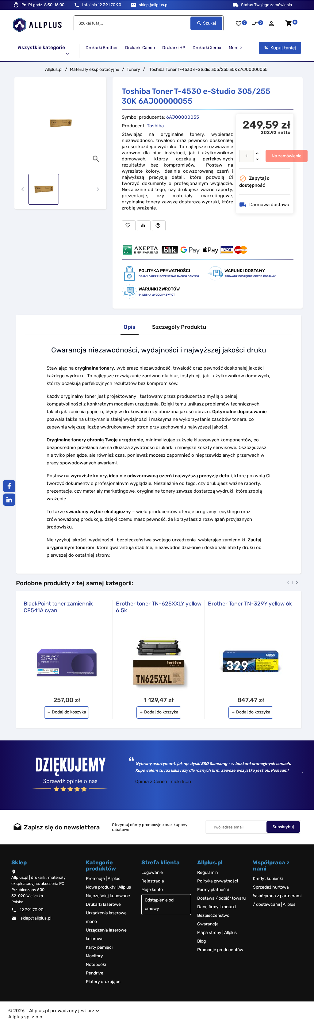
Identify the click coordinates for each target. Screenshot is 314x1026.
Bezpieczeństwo (213, 915)
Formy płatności (213, 889)
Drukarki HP (173, 47)
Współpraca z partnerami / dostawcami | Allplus (277, 900)
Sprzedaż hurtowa (271, 887)
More (236, 47)
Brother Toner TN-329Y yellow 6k (250, 603)
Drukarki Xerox (207, 47)
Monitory (94, 956)
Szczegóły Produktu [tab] (179, 327)
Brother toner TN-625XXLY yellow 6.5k (158, 607)
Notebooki (96, 964)
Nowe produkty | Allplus (108, 887)
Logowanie (152, 872)
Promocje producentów (220, 949)
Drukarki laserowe (103, 904)
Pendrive (94, 973)
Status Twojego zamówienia (266, 4)
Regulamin (207, 872)
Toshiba (155, 126)
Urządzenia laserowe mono (106, 917)
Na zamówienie (286, 156)
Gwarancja (208, 924)
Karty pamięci (99, 947)
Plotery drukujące (103, 981)
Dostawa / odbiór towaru (221, 898)
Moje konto (152, 889)
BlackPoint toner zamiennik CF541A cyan (58, 607)
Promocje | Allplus (103, 878)
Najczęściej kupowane (108, 895)
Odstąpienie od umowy (159, 904)
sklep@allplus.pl (153, 4)
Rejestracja (152, 881)
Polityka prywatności (217, 881)
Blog (201, 941)
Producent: (134, 126)
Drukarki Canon (140, 47)
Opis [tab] (130, 327)
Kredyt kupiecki (268, 878)
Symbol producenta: (143, 117)
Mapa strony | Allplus (217, 932)
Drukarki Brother (102, 47)
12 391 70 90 (101, 4)
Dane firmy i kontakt (216, 906)
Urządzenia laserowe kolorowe (106, 934)
